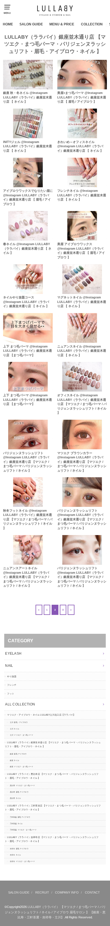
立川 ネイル (14, 729)
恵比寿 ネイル (15, 798)
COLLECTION (92, 24)
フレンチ (11, 685)
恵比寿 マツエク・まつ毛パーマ (22, 785)
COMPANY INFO (67, 892)
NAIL (9, 665)
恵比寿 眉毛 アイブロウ (19, 792)
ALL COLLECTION (20, 704)
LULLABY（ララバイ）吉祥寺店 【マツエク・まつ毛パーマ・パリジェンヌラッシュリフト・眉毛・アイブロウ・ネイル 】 (51, 839)
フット (10, 693)
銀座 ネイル (14, 760)
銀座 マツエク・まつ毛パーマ (21, 766)
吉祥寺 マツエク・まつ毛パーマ (22, 861)
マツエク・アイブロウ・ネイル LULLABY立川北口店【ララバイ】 (41, 715)
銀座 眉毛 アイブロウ (18, 754)
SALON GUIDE (31, 24)
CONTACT (92, 892)
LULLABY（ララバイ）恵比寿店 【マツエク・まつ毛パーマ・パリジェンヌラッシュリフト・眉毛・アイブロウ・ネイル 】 (51, 776)
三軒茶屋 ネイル (16, 823)
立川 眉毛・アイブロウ (19, 722)
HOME (8, 24)
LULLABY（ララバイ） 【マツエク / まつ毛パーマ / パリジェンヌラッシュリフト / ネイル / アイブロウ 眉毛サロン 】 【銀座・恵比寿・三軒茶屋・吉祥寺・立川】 (55, 912)
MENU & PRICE (61, 24)
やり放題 (11, 676)
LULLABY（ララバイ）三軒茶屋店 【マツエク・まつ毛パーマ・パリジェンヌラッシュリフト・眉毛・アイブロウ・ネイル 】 (53, 807)
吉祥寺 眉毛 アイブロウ (19, 849)
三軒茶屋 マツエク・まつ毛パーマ (23, 830)
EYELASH (13, 653)
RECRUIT (42, 892)
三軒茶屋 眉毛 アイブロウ (20, 817)
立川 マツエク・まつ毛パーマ (21, 735)
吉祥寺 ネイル (15, 855)
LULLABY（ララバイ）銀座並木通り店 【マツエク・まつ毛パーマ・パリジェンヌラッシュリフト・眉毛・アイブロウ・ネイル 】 (53, 744)
